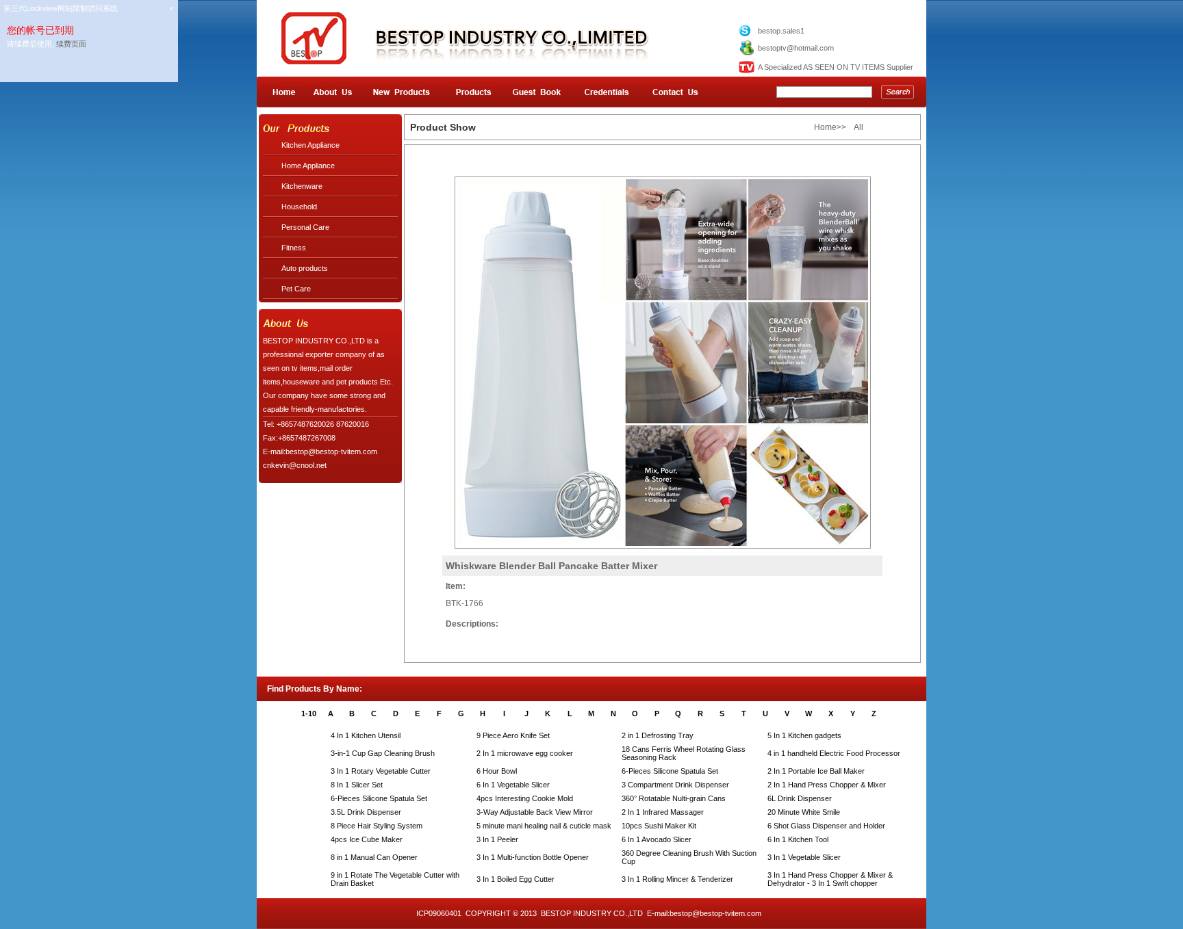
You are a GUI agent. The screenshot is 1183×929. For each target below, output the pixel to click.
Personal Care (305, 227)
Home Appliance (308, 165)
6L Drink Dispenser (799, 798)
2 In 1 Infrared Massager (663, 812)
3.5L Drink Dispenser (366, 812)
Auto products (304, 268)
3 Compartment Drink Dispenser (675, 785)
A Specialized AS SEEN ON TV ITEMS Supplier (835, 67)
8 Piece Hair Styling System (376, 826)
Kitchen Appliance (310, 145)
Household (299, 206)
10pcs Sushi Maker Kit (659, 826)
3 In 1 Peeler (497, 839)
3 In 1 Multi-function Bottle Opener (532, 857)
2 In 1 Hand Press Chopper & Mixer (826, 785)
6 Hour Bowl (496, 771)
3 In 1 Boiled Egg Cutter (515, 879)
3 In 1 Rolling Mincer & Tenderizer (677, 879)
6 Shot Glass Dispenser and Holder (826, 826)
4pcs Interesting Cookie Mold (524, 798)
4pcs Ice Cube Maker (367, 839)
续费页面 (71, 44)
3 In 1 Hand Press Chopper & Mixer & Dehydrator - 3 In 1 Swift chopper (830, 879)
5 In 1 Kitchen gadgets (804, 735)
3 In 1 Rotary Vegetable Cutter (381, 771)
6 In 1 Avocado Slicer (656, 839)
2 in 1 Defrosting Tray (658, 735)
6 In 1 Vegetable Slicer (513, 785)
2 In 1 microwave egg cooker (524, 753)
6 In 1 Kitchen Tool (797, 839)
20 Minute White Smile (803, 812)
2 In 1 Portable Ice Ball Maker (816, 771)
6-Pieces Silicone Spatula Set (670, 771)
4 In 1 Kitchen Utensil (365, 735)
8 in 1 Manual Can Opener (374, 857)
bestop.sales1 (781, 31)
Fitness (293, 248)
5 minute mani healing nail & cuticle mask (543, 826)
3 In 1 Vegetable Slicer (804, 857)
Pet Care (296, 289)
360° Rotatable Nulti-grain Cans (674, 798)
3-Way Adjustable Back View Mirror (534, 812)
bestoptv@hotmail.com (796, 48)
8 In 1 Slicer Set (357, 785)
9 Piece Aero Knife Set (513, 735)
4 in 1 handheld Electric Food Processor (833, 753)
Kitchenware (301, 186)
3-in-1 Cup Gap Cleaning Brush (383, 753)
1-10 (308, 713)
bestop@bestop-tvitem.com (715, 913)
